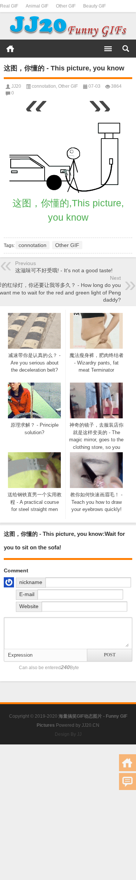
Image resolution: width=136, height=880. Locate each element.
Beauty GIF (94, 6)
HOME (10, 49)
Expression (20, 655)
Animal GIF (37, 6)
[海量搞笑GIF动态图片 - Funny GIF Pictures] (68, 26)
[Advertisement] (68, 812)
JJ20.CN (90, 725)
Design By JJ (68, 734)
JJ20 (16, 86)
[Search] (126, 49)
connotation (44, 86)
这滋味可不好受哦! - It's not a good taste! (64, 270)
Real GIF (9, 6)
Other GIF (66, 6)
